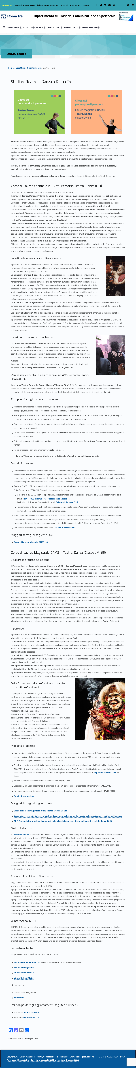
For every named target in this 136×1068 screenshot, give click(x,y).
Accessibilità (23, 1060)
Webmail (64, 5)
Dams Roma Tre (31, 1017)
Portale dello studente (39, 5)
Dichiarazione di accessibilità (66, 1060)
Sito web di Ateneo (21, 5)
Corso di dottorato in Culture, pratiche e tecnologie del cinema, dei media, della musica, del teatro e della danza (68, 815)
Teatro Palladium (20, 834)
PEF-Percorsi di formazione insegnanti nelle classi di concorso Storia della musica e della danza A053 (63, 821)
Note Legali (12, 1060)
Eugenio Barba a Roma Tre (27, 962)
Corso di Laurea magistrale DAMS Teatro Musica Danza (40, 810)
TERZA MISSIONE (53, 27)
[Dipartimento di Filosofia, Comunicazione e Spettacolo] (12, 16)
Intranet (73, 5)
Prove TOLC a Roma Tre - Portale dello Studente (46, 498)
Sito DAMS (19, 997)
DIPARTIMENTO (13, 27)
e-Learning (55, 5)
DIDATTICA (27, 27)
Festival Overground (24, 967)
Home (4, 27)
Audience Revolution (24, 972)
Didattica (20, 67)
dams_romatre (31, 1012)
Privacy (122, 1056)
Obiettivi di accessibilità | (42, 1060)
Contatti (86, 5)
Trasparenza (6, 5)
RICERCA (39, 27)
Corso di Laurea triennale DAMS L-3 (31, 542)
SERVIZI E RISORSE (89, 27)
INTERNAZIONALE (71, 27)
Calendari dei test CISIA (67, 502)
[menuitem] (4, 27)
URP (80, 5)
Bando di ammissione (65, 527)
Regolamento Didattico (105, 772)
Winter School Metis (23, 977)
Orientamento (34, 67)
